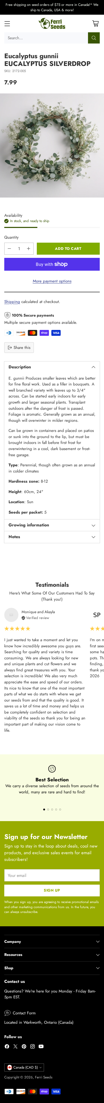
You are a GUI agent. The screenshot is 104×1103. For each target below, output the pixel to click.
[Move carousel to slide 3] (52, 809)
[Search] (94, 38)
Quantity (11, 237)
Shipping (12, 302)
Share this (22, 347)
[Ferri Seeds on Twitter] (15, 1047)
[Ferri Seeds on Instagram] (32, 1047)
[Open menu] (7, 23)
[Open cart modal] (95, 23)
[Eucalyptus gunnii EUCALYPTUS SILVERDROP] (52, 145)
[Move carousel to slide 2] (48, 809)
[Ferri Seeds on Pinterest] (24, 1047)
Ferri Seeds (43, 1077)
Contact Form (24, 1013)
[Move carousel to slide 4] (56, 809)
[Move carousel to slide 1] (44, 809)
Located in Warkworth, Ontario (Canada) (39, 1022)
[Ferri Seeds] (52, 23)
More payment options (52, 281)
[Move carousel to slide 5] (60, 809)
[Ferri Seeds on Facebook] (7, 1047)
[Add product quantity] (28, 248)
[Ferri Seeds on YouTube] (41, 1047)
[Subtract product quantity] (9, 248)
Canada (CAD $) (25, 1067)
